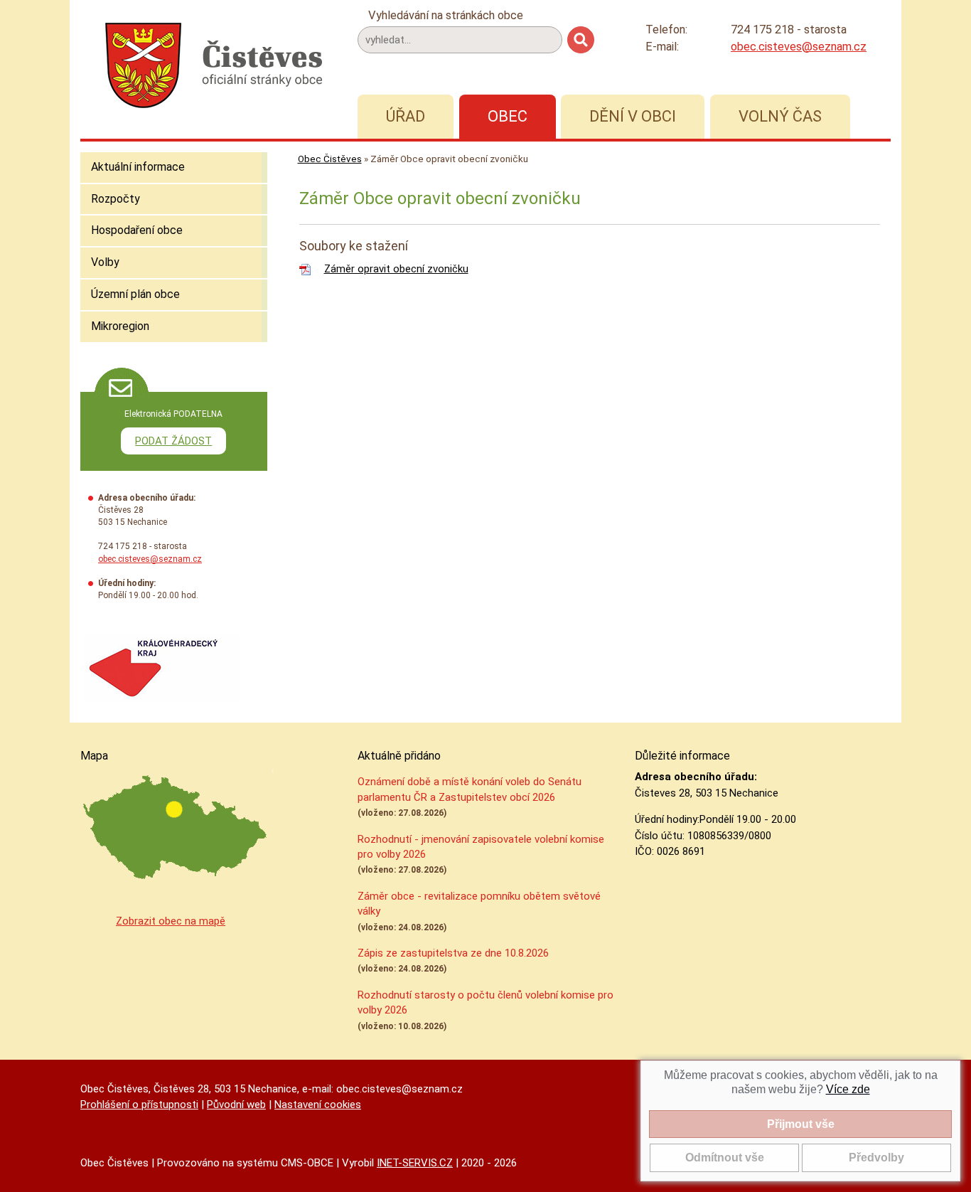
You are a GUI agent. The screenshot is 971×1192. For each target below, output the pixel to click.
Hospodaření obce (137, 230)
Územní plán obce (135, 294)
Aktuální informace (138, 167)
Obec (507, 116)
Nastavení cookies (317, 1104)
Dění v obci (632, 116)
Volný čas (780, 116)
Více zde (848, 1089)
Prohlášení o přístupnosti (139, 1104)
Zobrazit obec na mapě (170, 921)
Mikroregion (120, 326)
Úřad (405, 116)
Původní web (236, 1104)
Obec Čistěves (330, 158)
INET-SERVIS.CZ (415, 1162)
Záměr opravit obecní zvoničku (396, 268)
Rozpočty (115, 199)
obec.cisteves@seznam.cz (799, 46)
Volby (105, 262)
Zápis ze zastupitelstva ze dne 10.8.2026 (453, 953)
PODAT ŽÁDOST (173, 441)
